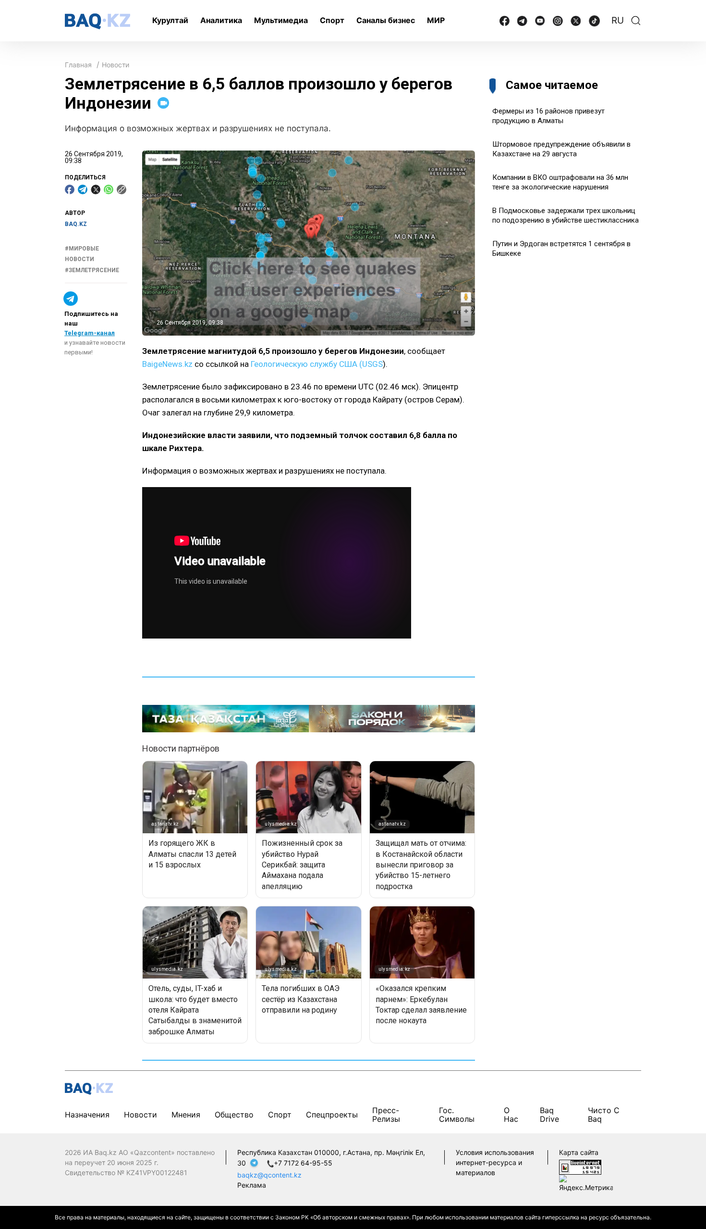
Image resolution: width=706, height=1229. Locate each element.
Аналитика (221, 20)
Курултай (170, 20)
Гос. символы (457, 1114)
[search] (636, 20)
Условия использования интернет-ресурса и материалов (495, 1162)
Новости (115, 65)
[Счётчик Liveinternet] (580, 1166)
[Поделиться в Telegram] (82, 189)
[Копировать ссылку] (121, 189)
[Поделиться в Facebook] (69, 189)
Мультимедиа (281, 20)
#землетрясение (92, 270)
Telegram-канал (89, 333)
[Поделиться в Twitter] (95, 189)
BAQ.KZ (76, 224)
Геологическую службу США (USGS (317, 364)
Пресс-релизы (386, 1114)
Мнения (185, 1114)
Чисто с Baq (604, 1114)
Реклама (251, 1185)
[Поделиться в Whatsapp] (108, 189)
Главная (78, 65)
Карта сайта (578, 1152)
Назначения (87, 1114)
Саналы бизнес (385, 20)
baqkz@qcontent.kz (269, 1175)
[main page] (97, 21)
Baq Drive (549, 1114)
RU (617, 20)
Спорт (332, 20)
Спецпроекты (332, 1114)
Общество (234, 1114)
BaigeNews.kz (167, 364)
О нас (511, 1114)
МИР (436, 20)
